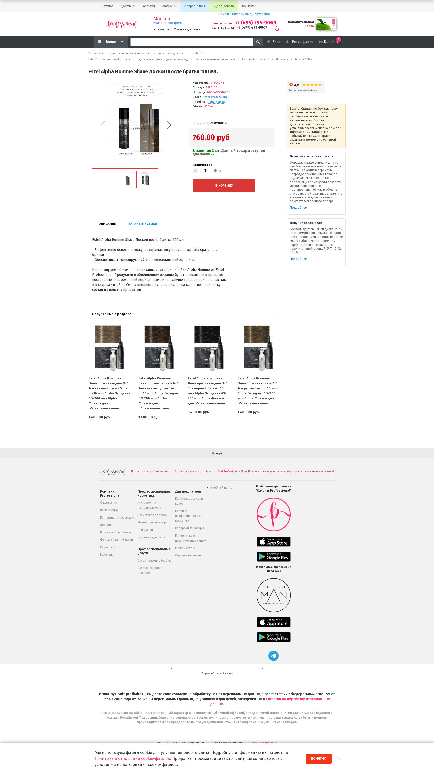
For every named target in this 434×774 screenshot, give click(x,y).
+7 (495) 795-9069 (255, 23)
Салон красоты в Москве (155, 560)
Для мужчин (146, 530)
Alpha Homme (216, 101)
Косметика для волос (152, 515)
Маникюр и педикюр (152, 522)
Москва (161, 19)
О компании (108, 502)
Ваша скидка (109, 510)
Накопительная (301, 22)
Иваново (160, 23)
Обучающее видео (188, 555)
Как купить (107, 547)
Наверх (217, 453)
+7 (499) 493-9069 (252, 27)
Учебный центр (221, 487)
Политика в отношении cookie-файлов (132, 758)
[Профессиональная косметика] (121, 24)
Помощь (224, 14)
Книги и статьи (185, 548)
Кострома (175, 23)
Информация (241, 14)
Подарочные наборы (189, 528)
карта (309, 26)
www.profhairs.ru (264, 743)
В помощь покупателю (115, 532)
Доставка (106, 525)
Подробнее (298, 207)
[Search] (258, 42)
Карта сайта (261, 14)
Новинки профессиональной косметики (188, 515)
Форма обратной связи (116, 540)
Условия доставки (187, 29)
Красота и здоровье (151, 537)
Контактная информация (117, 517)
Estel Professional (216, 97)
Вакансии (107, 554)
